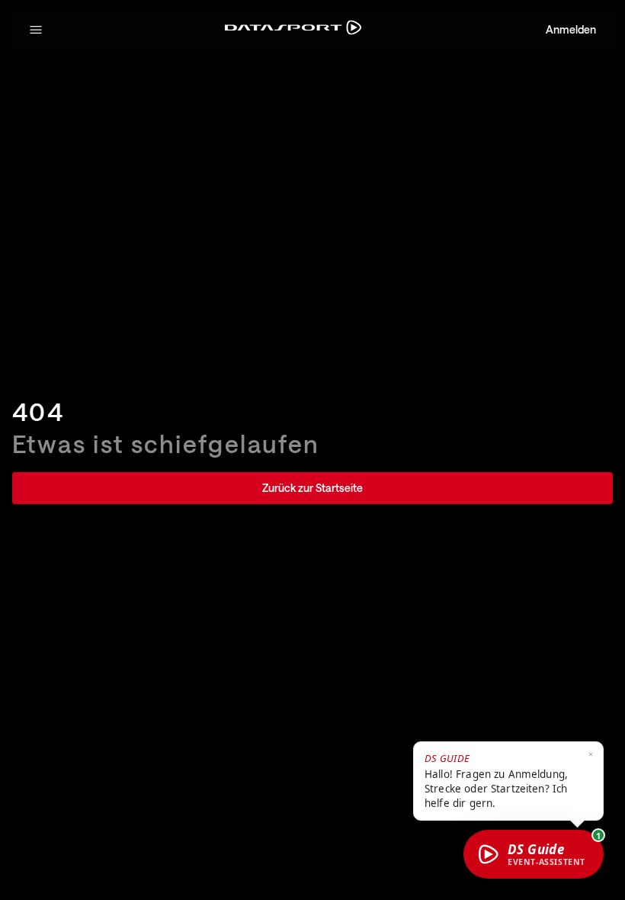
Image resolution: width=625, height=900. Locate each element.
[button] (36, 30)
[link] (312, 488)
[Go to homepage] (293, 30)
